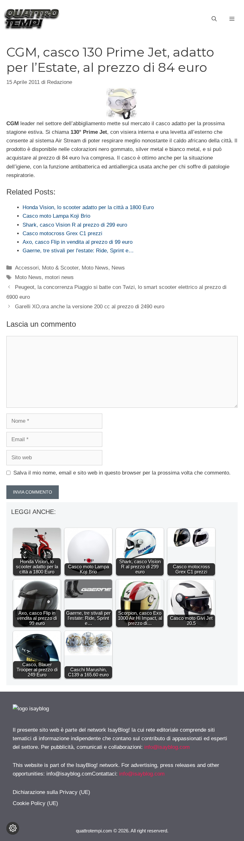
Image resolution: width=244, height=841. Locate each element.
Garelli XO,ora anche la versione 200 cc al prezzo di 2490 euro (89, 307)
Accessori (27, 268)
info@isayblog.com (167, 747)
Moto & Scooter (60, 268)
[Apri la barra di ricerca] (214, 19)
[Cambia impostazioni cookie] (12, 828)
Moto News (95, 268)
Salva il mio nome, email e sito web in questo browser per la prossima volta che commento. (122, 473)
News (118, 268)
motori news (59, 277)
